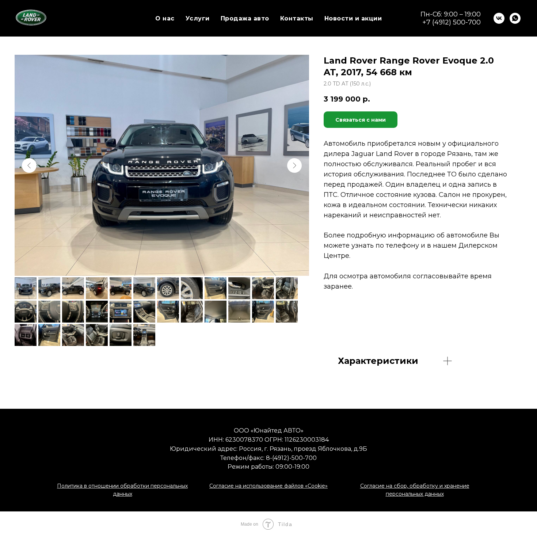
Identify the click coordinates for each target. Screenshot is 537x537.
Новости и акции (353, 18)
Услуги (198, 18)
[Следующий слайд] (294, 165)
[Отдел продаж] (515, 18)
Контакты (296, 18)
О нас (165, 18)
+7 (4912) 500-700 (451, 22)
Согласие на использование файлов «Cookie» (268, 486)
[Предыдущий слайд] (29, 165)
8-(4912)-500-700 (291, 457)
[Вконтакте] (499, 18)
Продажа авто (245, 18)
